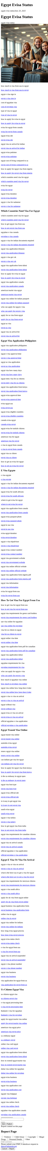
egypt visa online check (10, 1106)
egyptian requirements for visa (12, 667)
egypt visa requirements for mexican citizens (18, 885)
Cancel (4, 1149)
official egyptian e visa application (14, 725)
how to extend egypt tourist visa (13, 1065)
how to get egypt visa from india (13, 830)
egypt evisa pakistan (9, 156)
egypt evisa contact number (11, 554)
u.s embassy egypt (8, 1040)
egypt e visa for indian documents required (17, 245)
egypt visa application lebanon (12, 253)
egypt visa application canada (12, 286)
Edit (3, 1124)
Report (11, 1149)
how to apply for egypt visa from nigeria (16, 173)
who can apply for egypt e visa (13, 311)
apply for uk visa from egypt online (14, 902)
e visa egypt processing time (12, 1007)
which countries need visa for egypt (15, 181)
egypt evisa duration (9, 198)
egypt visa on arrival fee (10, 336)
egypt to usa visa (7, 529)
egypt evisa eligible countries (12, 416)
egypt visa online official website (13, 571)
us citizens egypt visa (9, 998)
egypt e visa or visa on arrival (12, 869)
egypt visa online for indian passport (15, 303)
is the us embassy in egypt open (13, 780)
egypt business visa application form (15, 910)
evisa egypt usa (7, 408)
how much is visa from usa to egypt (15, 90)
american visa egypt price (11, 1032)
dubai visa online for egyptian (12, 1073)
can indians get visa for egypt (12, 764)
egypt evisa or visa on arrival (12, 717)
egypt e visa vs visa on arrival (12, 700)
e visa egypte (6, 479)
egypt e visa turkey (8, 822)
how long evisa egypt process (12, 935)
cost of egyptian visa (9, 107)
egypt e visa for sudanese (10, 206)
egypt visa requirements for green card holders (19, 617)
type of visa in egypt (9, 115)
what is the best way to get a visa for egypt (17, 877)
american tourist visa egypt (11, 294)
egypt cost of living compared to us (14, 165)
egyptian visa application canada (13, 1115)
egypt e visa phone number (11, 968)
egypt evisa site (7, 140)
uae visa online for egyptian (11, 626)
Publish (9, 1124)
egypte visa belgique (9, 1098)
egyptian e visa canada (9, 236)
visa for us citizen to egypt (11, 634)
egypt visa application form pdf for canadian (18, 651)
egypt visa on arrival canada (12, 847)
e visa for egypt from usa (10, 952)
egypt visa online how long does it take (16, 692)
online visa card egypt (9, 1048)
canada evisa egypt (8, 424)
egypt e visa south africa (10, 893)
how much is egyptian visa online (14, 684)
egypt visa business (8, 976)
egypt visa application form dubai (14, 270)
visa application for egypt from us (14, 985)
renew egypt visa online (10, 755)
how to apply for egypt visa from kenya (16, 772)
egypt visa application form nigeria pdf (16, 579)
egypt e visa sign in (8, 98)
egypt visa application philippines (14, 350)
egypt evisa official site (10, 797)
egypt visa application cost (11, 1090)
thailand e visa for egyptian (11, 1015)
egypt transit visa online (10, 739)
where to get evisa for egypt (12, 504)
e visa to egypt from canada (11, 449)
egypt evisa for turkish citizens (12, 433)
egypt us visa (6, 328)
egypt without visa (8, 709)
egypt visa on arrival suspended (13, 960)
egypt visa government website (13, 562)
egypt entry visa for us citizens (12, 383)
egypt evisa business (9, 1081)
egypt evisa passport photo (11, 521)
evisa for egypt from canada (12, 132)
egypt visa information (9, 587)
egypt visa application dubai (12, 659)
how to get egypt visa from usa (13, 228)
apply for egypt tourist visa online (14, 1023)
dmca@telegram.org (9, 1146)
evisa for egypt (6, 190)
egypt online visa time (9, 642)
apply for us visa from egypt (12, 319)
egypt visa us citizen (9, 457)
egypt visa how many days (11, 374)
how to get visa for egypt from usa (14, 609)
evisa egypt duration (9, 537)
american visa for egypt (10, 441)
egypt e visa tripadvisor (10, 546)
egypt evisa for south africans (12, 496)
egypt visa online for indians (12, 927)
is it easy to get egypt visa (11, 805)
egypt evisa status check (10, 943)
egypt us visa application (10, 366)
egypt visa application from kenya (14, 391)
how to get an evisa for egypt (12, 466)
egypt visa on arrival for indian (13, 148)
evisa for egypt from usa (10, 595)
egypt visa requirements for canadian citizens (18, 838)
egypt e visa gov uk (8, 261)
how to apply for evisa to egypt (13, 123)
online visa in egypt (8, 918)
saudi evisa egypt (7, 814)
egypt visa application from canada (14, 513)
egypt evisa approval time (11, 399)
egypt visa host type (8, 789)
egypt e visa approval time (11, 358)
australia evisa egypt (9, 747)
